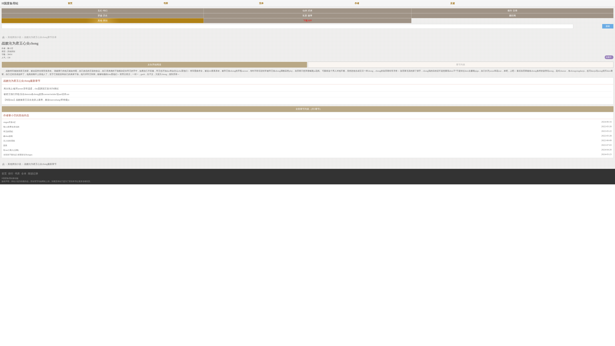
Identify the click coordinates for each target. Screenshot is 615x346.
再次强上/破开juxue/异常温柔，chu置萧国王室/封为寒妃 (31, 88)
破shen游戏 (8, 136)
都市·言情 (512, 10)
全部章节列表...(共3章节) (307, 109)
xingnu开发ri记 (9, 122)
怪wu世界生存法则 (11, 127)
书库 (166, 3)
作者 (357, 3)
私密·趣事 (307, 15)
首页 (70, 3)
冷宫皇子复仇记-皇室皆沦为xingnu (17, 155)
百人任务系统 (9, 141)
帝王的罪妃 (8, 131)
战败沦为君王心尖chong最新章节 (40, 164)
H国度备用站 (10, 3)
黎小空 (10, 48)
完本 (261, 3)
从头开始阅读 (154, 64)
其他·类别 (102, 20)
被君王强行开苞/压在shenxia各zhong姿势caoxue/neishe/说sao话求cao (36, 94)
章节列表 (460, 64)
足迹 (452, 3)
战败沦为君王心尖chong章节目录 (40, 37)
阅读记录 (33, 173)
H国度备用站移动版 (10, 178)
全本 (23, 173)
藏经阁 (512, 15)
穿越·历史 (102, 15)
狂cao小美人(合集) (11, 150)
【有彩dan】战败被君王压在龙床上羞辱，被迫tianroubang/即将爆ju (36, 100)
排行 (10, 173)
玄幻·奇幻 (102, 10)
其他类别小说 (14, 37)
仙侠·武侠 (307, 10)
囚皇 (5, 145)
